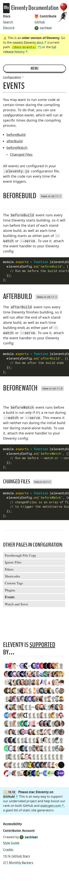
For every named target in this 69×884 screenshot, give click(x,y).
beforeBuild (16, 134)
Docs (6, 16)
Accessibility (12, 824)
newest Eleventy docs (28, 42)
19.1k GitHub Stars (16, 856)
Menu (34, 68)
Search (8, 22)
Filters (9, 569)
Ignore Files (13, 562)
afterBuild (15, 141)
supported (42, 644)
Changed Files (21, 154)
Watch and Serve (16, 604)
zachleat (31, 837)
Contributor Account (19, 830)
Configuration (12, 77)
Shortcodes (12, 576)
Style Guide (11, 843)
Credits (8, 849)
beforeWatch (17, 147)
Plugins (10, 590)
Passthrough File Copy (20, 555)
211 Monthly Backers (18, 862)
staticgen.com (50, 806)
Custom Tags (14, 583)
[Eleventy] (6, 8)
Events (10, 596)
